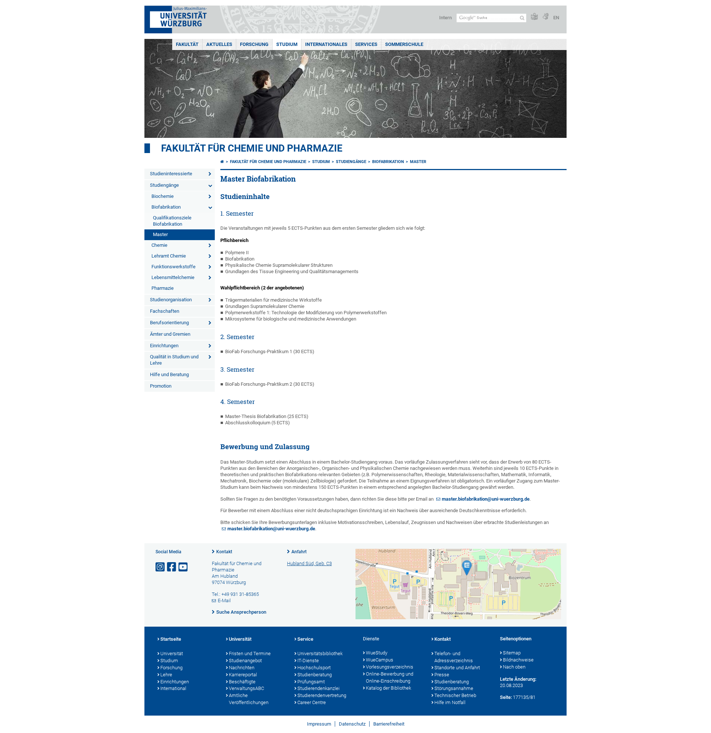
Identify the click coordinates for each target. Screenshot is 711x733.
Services (366, 44)
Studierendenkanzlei (318, 688)
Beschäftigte (242, 681)
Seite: (506, 697)
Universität (171, 653)
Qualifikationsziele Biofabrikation (172, 221)
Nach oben (514, 667)
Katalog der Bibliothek (388, 688)
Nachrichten (241, 667)
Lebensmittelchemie (172, 277)
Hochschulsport (314, 667)
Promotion (160, 386)
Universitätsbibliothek (320, 653)
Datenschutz (352, 724)
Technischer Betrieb (455, 695)
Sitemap (512, 653)
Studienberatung (314, 674)
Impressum (319, 724)
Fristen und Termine (250, 653)
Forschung (254, 44)
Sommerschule (404, 44)
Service (305, 639)
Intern (445, 17)
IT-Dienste (308, 660)
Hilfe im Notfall (449, 702)
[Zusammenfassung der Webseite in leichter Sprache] (534, 17)
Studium (286, 44)
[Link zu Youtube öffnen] (183, 567)
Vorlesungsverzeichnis (389, 667)
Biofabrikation (166, 207)
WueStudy (376, 653)
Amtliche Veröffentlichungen (248, 699)
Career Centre (311, 702)
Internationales (326, 44)
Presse (441, 674)
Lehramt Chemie (168, 256)
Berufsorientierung (169, 322)
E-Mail (224, 600)
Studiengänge (164, 185)
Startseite (170, 639)
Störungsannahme (453, 688)
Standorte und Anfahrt (457, 667)
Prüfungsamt (311, 681)
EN (556, 17)
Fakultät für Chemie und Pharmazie (252, 148)
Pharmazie (162, 288)
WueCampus (379, 660)
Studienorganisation (171, 299)
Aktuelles (219, 44)
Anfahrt (299, 551)
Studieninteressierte (171, 173)
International (173, 688)
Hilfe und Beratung (169, 374)
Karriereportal (243, 674)
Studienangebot (245, 660)
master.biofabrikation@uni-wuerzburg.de (486, 499)
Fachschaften (164, 311)
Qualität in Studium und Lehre (174, 360)
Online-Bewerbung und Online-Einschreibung (389, 677)
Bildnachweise (518, 660)
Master (160, 234)
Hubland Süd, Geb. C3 (309, 563)
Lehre (166, 674)
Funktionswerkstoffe (173, 266)
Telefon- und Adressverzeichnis (453, 657)
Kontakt (224, 551)
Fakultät (187, 44)
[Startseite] (222, 161)
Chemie (159, 245)
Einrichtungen (164, 345)
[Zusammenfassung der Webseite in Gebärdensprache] (545, 17)
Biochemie (162, 196)
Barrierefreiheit (388, 724)
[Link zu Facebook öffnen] (172, 567)
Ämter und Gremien (170, 334)
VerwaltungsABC (246, 688)
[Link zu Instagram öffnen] (161, 567)
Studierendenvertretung (321, 695)
